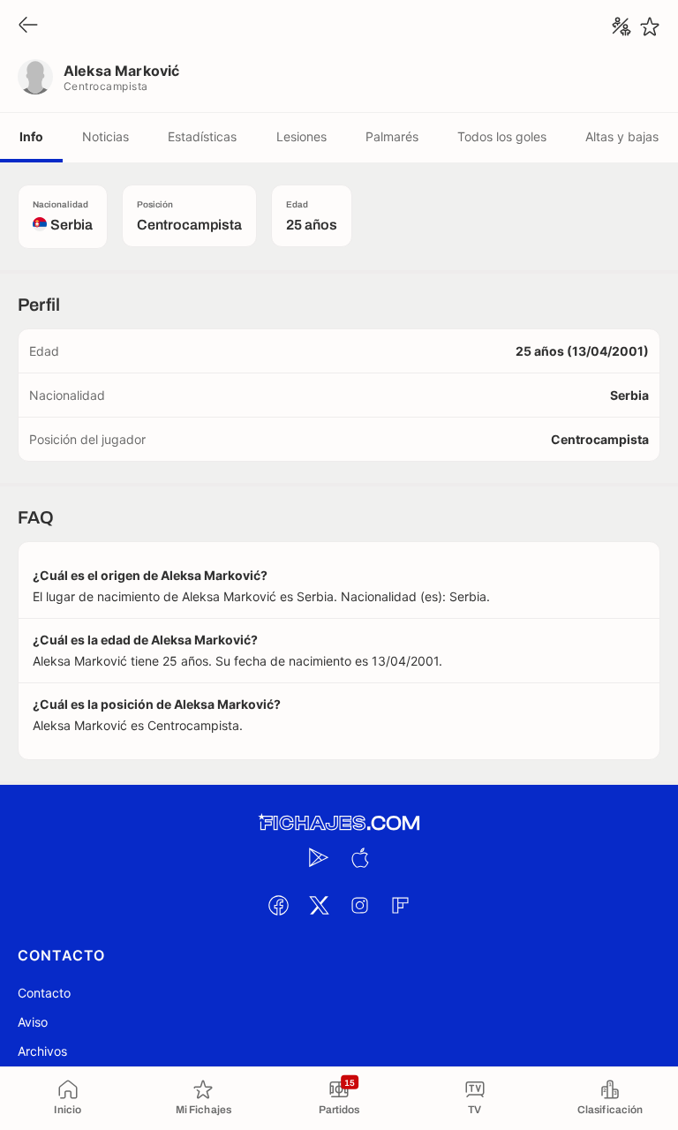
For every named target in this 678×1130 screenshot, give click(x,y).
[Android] (318, 857)
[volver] (28, 26)
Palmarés (391, 136)
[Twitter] (318, 905)
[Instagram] (359, 905)
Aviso (33, 1021)
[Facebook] (278, 905)
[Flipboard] (400, 905)
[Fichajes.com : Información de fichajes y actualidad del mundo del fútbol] (339, 823)
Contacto (44, 992)
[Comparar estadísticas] (621, 26)
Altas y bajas (622, 136)
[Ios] (359, 857)
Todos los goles (501, 136)
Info (31, 136)
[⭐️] (649, 26)
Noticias (105, 136)
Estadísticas (202, 136)
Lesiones (301, 136)
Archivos (42, 1050)
